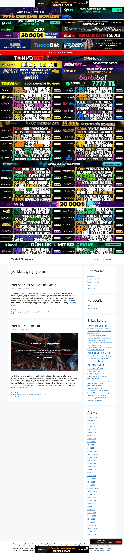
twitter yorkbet (101, 336)
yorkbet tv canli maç (103, 393)
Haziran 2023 (92, 494)
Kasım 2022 (91, 516)
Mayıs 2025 (91, 429)
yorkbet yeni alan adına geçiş (45, 312)
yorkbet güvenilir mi (93, 376)
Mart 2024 (91, 466)
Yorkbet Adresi (92, 285)
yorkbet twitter (90, 398)
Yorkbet (96, 259)
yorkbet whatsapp (101, 398)
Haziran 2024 (92, 457)
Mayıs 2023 (91, 497)
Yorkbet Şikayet (93, 279)
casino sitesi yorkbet (104, 328)
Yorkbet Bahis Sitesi (94, 343)
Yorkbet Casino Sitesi (98, 352)
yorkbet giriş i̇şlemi (19, 312)
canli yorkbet (91, 328)
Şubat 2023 (91, 507)
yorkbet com (92, 356)
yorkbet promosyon (94, 386)
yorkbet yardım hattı (40, 394)
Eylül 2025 (91, 423)
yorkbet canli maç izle (94, 345)
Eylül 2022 (91, 522)
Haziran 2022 (92, 531)
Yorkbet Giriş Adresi (22, 259)
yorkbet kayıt (103, 376)
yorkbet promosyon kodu (94, 388)
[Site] (31, 90)
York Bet (90, 276)
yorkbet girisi (29, 394)
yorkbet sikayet (92, 390)
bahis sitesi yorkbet (97, 326)
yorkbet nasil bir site (94, 381)
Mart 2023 (91, 504)
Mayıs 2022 (91, 534)
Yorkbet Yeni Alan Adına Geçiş (33, 285)
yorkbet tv (91, 393)
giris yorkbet (91, 333)
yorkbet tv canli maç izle (96, 395)
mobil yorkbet (91, 335)
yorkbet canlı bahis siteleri (105, 347)
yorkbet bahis (101, 340)
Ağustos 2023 (92, 488)
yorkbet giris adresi (105, 356)
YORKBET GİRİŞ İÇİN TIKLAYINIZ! (62, 53)
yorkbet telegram (104, 390)
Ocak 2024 (91, 473)
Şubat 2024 (91, 470)
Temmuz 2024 (92, 454)
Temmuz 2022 (92, 528)
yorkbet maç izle (93, 379)
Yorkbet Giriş (107, 259)
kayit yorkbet (100, 333)
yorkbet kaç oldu (30, 312)
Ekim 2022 (91, 519)
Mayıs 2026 (91, 420)
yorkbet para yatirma (107, 381)
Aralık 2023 (91, 476)
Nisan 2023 (91, 500)
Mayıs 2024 (91, 460)
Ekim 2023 (91, 482)
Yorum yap (16, 314)
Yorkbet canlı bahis (92, 347)
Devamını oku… (23, 388)
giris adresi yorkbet (94, 331)
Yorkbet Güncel (93, 282)
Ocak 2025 (91, 436)
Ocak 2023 (91, 510)
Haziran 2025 (92, 426)
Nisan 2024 (91, 463)
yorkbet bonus (107, 342)
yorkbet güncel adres (93, 371)
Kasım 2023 (91, 479)
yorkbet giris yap (95, 361)
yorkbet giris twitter (104, 358)
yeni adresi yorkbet (93, 338)
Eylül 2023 (91, 485)
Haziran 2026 (92, 417)
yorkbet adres (106, 338)
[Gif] (62, 124)
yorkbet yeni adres (94, 400)
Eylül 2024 (91, 448)
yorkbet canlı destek (95, 350)
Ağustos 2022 (92, 525)
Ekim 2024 (91, 445)
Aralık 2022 (91, 513)
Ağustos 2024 (92, 451)
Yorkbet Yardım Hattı (26, 326)
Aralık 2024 (91, 439)
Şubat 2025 (91, 433)
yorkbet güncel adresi (97, 374)
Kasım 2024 (91, 442)
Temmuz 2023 (92, 491)
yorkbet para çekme (95, 383)
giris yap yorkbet (106, 331)
